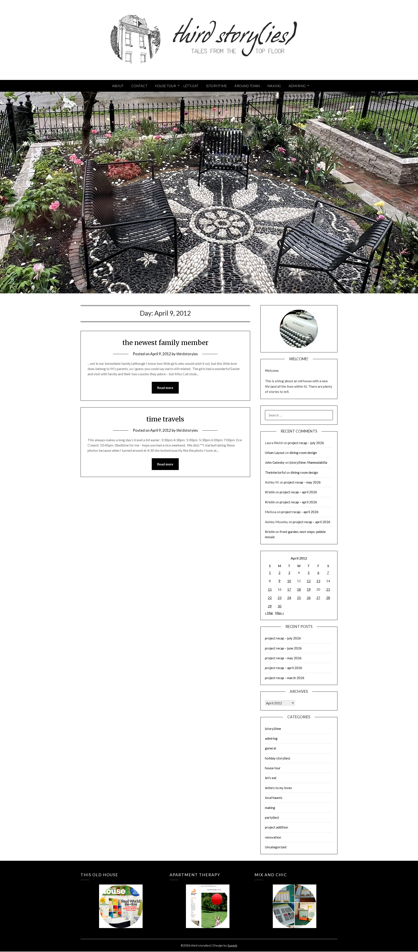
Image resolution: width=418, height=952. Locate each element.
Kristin (270, 492)
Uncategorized (275, 847)
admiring (271, 738)
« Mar (269, 613)
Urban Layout (275, 453)
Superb (232, 945)
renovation (273, 837)
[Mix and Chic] (295, 900)
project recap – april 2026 (298, 492)
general (270, 748)
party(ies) (272, 817)
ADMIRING (297, 86)
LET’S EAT (191, 86)
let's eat (270, 778)
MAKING (274, 86)
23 (279, 598)
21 (328, 589)
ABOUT (118, 86)
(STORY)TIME (216, 86)
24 (289, 598)
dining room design (303, 453)
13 (318, 581)
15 (270, 589)
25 (299, 598)
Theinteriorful (275, 472)
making (270, 808)
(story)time (273, 728)
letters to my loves (278, 788)
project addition (276, 827)
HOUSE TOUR (165, 86)
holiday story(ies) (277, 758)
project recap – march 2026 (284, 678)
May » (279, 613)
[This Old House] (121, 900)
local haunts (273, 798)
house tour (273, 768)
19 (309, 589)
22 (270, 598)
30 (279, 606)
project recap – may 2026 (302, 482)
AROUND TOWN (247, 86)
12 (309, 581)
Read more (165, 388)
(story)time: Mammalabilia (308, 462)
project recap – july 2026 (306, 443)
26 (309, 598)
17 (289, 589)
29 (270, 606)
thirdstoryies (187, 354)
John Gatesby (275, 462)
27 (318, 598)
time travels (165, 419)
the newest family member (165, 342)
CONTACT (139, 86)
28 (328, 598)
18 (299, 589)
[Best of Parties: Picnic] (208, 900)
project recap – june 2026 (283, 648)
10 (289, 581)
